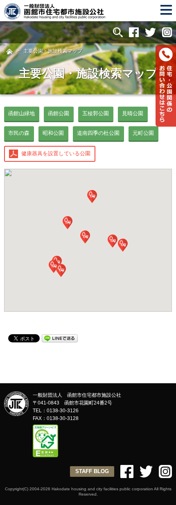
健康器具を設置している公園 (55, 153)
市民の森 (18, 133)
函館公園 (58, 113)
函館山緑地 (21, 113)
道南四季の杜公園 (98, 133)
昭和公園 (53, 133)
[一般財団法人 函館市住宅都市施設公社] (55, 16)
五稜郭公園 (95, 113)
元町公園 (143, 133)
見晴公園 (132, 113)
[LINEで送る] (60, 337)
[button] (61, 270)
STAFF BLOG (92, 471)
